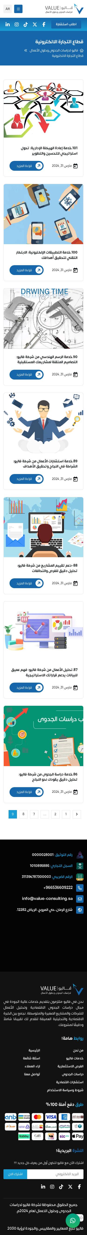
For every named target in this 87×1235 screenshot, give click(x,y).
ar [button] (8, 9)
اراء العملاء (32, 1066)
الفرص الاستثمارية (71, 1066)
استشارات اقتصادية (70, 1082)
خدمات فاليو (75, 1058)
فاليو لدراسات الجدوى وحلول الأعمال (54, 50)
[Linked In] (43, 1187)
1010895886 (39, 866)
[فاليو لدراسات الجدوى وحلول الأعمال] (64, 9)
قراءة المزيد (24, 166)
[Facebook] (44, 24)
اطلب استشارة (66, 24)
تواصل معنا (32, 1074)
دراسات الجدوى (73, 1074)
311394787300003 (36, 877)
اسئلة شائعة (31, 1058)
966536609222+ (58, 887)
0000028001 (43, 855)
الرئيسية (34, 1050)
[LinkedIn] (7, 24)
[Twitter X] (35, 24)
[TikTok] (26, 24)
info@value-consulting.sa (47, 898)
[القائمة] (18, 9)
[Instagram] (17, 24)
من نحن (78, 1050)
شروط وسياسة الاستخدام (65, 1090)
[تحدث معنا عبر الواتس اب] (73, 1220)
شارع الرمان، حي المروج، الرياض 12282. (44, 910)
